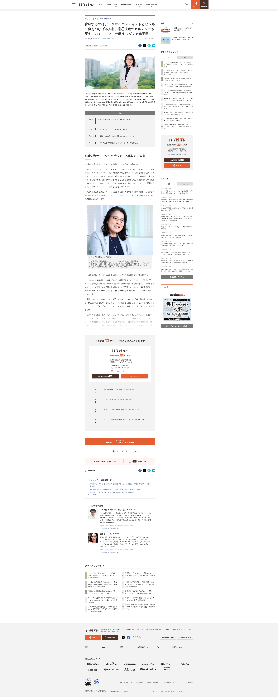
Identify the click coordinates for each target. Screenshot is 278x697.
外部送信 (190, 682)
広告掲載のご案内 (185, 637)
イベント (139, 4)
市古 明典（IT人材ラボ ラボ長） (102, 38)
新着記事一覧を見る (177, 277)
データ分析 (104, 46)
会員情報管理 (139, 682)
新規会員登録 (106, 376)
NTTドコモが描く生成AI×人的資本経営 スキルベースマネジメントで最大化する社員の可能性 (103, 600)
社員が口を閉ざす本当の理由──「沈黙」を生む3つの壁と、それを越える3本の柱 (140, 592)
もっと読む (92, 495)
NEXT (135, 451)
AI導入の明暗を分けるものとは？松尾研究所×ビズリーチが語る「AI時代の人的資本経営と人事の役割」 (177, 253)
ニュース (108, 4)
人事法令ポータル (127, 4)
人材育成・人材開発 (92, 46)
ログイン (135, 376)
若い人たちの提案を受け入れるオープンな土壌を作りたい (119, 143)
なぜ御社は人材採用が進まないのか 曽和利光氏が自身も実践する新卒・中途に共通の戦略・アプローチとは (102, 584)
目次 (120, 113)
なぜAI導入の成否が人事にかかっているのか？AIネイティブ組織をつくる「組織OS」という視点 (177, 245)
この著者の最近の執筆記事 (109, 528)
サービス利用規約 (165, 682)
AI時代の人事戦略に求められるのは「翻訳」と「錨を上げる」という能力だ (101, 592)
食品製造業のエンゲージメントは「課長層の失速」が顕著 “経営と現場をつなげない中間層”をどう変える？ (177, 270)
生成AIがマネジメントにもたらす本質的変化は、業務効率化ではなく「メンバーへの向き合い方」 (177, 236)
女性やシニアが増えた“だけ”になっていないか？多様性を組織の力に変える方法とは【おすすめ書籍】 (177, 261)
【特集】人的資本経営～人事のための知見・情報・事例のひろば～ (182, 38)
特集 (100, 4)
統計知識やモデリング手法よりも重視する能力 (116, 119)
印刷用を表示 (92, 470)
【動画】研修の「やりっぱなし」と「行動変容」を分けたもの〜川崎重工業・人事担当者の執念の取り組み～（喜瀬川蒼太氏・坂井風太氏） (177, 218)
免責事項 (148, 682)
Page (91, 129)
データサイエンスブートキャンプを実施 (113, 129)
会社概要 (155, 682)
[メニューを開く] (74, 4)
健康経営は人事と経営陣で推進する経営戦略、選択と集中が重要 (112, 492)
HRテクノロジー (151, 4)
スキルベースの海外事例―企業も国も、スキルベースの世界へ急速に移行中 (139, 599)
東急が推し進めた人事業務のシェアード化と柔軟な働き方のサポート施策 (115, 489)
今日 (169, 57)
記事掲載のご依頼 (168, 637)
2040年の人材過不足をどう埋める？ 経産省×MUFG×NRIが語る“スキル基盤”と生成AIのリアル (140, 606)
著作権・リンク (128, 682)
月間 (185, 57)
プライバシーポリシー (179, 682)
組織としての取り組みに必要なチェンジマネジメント (118, 136)
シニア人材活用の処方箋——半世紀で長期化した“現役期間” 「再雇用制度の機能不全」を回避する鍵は (102, 609)
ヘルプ (120, 682)
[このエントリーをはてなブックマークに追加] (153, 45)
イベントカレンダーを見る (178, 326)
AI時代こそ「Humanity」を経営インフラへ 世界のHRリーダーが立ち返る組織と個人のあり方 (140, 575)
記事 (115, 4)
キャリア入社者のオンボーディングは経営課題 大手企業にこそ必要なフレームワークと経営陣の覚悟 (102, 575)
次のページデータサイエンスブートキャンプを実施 (120, 441)
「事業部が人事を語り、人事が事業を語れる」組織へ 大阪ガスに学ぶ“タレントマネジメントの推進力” (140, 584)
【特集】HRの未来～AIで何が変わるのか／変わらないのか (182, 29)
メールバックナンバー (121, 371)
